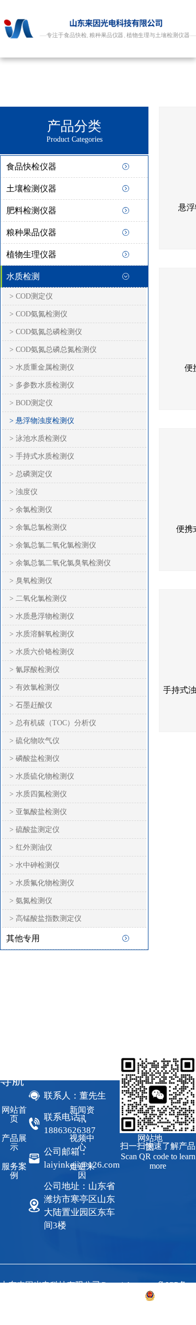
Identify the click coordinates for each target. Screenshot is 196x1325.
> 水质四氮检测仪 (38, 794)
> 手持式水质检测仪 (41, 456)
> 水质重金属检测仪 (41, 367)
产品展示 (14, 1142)
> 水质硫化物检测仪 (41, 776)
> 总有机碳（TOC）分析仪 (52, 723)
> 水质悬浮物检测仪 (41, 616)
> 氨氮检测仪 (30, 901)
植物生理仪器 (31, 254)
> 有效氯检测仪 (34, 687)
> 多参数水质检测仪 (41, 385)
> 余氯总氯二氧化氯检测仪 (52, 545)
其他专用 (23, 938)
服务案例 (14, 1171)
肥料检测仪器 (31, 210)
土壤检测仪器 (31, 188)
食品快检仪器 (31, 166)
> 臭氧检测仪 (30, 581)
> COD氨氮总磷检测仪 (45, 332)
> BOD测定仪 (31, 403)
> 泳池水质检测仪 (38, 438)
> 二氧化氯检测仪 (38, 598)
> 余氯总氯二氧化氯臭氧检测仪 (60, 563)
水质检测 (23, 276)
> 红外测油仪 (30, 847)
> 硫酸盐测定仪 (34, 829)
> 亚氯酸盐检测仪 (38, 812)
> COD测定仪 (31, 296)
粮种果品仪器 (31, 232)
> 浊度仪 (23, 492)
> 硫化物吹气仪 (34, 741)
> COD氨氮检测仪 (38, 314)
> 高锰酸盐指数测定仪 (45, 918)
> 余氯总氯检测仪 (38, 527)
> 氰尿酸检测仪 (34, 669)
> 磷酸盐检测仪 (34, 758)
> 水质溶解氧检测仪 (41, 634)
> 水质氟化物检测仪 (41, 883)
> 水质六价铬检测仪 (41, 652)
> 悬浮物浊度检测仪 (41, 421)
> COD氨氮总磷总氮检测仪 (53, 349)
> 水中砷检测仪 (34, 865)
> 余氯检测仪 (30, 509)
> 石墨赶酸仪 (30, 705)
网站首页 (14, 1114)
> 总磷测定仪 (30, 474)
